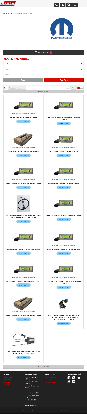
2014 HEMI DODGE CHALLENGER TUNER (23, 281)
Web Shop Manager (61, 410)
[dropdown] (75, 5)
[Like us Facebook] (69, 378)
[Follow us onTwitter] (79, 378)
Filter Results (44, 52)
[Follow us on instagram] (74, 378)
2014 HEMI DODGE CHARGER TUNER (23, 152)
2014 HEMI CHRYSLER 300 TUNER (63, 152)
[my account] (62, 5)
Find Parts (64, 80)
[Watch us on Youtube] (69, 381)
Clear (23, 80)
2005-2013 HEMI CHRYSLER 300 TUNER (23, 249)
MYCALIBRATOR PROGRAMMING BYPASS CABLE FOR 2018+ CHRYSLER (23, 216)
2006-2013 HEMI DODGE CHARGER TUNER (63, 215)
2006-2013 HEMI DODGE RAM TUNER (63, 183)
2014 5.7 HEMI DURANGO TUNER (23, 117)
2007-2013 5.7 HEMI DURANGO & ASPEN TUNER (63, 282)
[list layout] (81, 88)
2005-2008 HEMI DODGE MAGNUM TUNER (23, 315)
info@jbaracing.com (31, 405)
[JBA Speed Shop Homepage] (8, 4)
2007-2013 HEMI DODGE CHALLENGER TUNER (63, 118)
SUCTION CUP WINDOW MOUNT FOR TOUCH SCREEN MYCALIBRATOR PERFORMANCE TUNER (63, 317)
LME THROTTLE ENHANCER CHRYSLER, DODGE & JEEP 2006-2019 (23, 352)
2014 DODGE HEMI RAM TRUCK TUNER (63, 249)
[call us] (56, 5)
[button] (69, 5)
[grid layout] (78, 88)
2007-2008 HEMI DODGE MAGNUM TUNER (23, 183)
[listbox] (43, 63)
